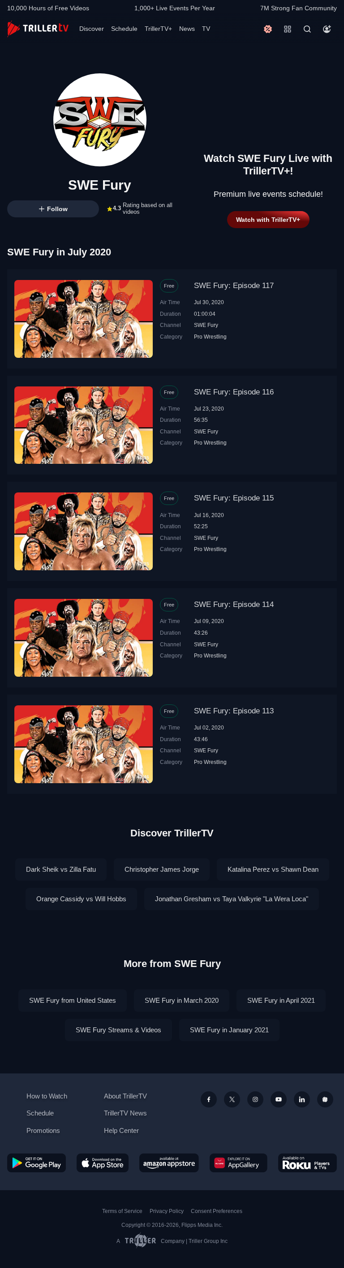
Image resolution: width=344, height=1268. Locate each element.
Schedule (124, 28)
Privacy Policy (167, 1211)
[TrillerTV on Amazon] (169, 1162)
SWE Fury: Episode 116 (234, 392)
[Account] (327, 29)
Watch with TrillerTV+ (268, 219)
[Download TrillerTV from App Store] (103, 1162)
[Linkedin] (302, 1099)
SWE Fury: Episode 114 (234, 604)
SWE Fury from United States (72, 1000)
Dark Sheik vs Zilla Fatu (61, 869)
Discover (91, 28)
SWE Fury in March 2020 (182, 1000)
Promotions (43, 1130)
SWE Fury (206, 325)
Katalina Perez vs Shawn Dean (273, 869)
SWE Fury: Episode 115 (234, 498)
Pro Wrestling (210, 336)
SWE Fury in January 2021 (229, 1030)
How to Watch (46, 1096)
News (187, 28)
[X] (232, 1099)
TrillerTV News (125, 1113)
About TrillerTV (125, 1096)
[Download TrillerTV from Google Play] (36, 1162)
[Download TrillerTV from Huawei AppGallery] (238, 1162)
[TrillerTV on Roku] (307, 1162)
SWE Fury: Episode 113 (234, 711)
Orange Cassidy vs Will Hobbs (81, 899)
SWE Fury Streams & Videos (118, 1030)
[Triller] (325, 1099)
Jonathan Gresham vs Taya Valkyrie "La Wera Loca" (231, 899)
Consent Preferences (216, 1211)
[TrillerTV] (38, 29)
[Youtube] (279, 1099)
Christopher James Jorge (162, 869)
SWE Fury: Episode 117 (234, 285)
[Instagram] (255, 1099)
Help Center (121, 1130)
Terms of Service (122, 1211)
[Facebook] (209, 1099)
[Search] (307, 29)
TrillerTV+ (158, 28)
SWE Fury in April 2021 (281, 1000)
